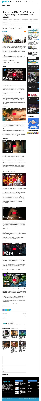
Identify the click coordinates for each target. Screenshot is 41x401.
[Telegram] (10, 310)
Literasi (29, 382)
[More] (22, 28)
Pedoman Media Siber (32, 398)
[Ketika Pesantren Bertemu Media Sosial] (17, 383)
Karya (33, 1)
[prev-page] (24, 328)
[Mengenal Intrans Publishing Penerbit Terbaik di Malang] (33, 94)
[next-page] (25, 328)
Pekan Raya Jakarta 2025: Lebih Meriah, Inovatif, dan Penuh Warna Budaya (32, 86)
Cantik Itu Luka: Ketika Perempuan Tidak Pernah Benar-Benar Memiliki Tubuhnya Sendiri (14, 350)
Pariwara (35, 399)
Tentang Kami (30, 399)
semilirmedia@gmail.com (9, 392)
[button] (38, 3)
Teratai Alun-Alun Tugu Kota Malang (20, 315)
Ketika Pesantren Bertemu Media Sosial (23, 383)
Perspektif (29, 391)
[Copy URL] (13, 310)
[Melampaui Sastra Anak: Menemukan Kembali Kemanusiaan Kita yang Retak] (22, 332)
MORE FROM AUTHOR (14, 328)
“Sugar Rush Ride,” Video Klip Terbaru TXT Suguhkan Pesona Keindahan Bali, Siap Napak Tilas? (7, 316)
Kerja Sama (25, 399)
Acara (19, 346)
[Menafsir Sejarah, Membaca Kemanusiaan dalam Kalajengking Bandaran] (6, 332)
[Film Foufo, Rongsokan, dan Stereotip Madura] (17, 392)
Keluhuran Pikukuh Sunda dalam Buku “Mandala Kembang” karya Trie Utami (35, 53)
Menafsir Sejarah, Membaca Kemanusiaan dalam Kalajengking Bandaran (6, 338)
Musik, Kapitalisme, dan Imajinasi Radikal (5, 348)
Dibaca (21, 1)
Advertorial (29, 108)
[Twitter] (6, 310)
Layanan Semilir (20, 398)
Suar (30, 1)
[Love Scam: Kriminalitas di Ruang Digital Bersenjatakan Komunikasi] (17, 388)
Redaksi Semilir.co (6, 24)
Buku (3, 346)
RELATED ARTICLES (6, 328)
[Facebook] (3, 310)
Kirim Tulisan (26, 398)
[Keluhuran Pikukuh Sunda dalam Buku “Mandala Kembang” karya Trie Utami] (22, 344)
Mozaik (25, 1)
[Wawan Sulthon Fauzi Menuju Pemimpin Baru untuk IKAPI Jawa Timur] (33, 31)
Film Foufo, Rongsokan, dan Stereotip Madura (23, 392)
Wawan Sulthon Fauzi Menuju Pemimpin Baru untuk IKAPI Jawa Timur (33, 37)
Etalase (8, 5)
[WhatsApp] (8, 310)
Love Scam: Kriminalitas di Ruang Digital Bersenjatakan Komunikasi (22, 388)
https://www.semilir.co (10, 323)
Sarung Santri (16, 1)
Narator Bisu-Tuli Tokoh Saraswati (14, 337)
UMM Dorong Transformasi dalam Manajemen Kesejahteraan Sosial (32, 110)
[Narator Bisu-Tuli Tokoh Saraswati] (14, 332)
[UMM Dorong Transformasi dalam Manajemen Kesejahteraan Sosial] (33, 106)
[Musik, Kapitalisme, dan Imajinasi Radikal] (6, 344)
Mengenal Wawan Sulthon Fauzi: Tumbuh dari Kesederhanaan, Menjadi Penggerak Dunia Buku (35, 48)
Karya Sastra (30, 388)
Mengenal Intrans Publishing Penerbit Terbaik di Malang (33, 99)
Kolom (3, 5)
